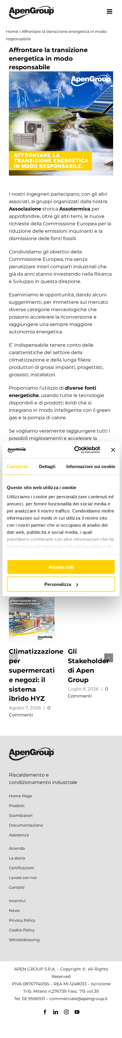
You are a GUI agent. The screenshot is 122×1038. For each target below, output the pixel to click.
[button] (13, 657)
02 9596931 (33, 998)
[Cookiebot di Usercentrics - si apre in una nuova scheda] (75, 450)
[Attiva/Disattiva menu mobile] (110, 11)
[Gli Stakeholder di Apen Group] (90, 600)
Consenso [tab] (17, 466)
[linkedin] (55, 1012)
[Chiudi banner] (113, 450)
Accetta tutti (61, 566)
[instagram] (66, 1012)
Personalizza (57, 584)
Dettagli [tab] (47, 466)
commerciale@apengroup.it (78, 998)
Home (12, 31)
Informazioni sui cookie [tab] (90, 466)
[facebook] (45, 1012)
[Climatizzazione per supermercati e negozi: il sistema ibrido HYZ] (31, 600)
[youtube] (77, 1012)
